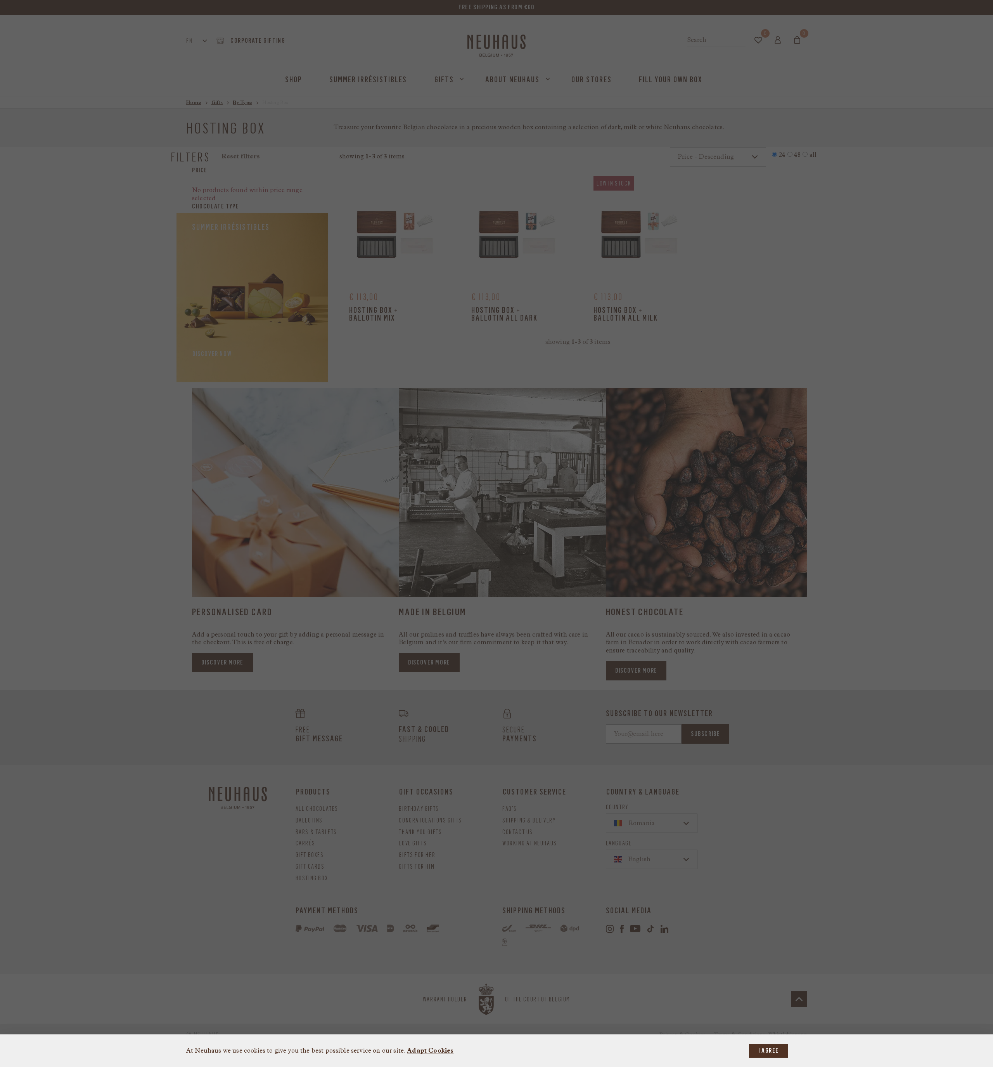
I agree (768, 1050)
